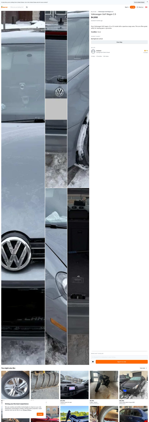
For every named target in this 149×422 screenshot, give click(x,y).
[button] (143, 368)
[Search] (27, 7)
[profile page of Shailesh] (93, 51)
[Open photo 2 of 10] (56, 99)
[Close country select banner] (147, 2)
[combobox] (18, 7)
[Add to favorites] (93, 362)
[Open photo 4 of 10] (56, 276)
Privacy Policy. (27, 410)
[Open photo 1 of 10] (23, 188)
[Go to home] (4, 7)
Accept (40, 414)
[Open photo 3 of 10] (78, 99)
